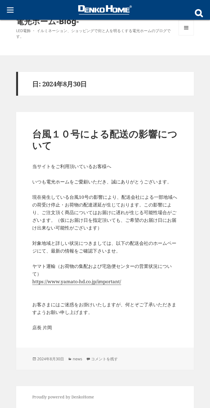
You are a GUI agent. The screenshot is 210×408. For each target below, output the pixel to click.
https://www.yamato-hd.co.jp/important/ (76, 281)
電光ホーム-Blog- (47, 21)
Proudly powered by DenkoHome (63, 396)
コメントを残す (104, 358)
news (77, 358)
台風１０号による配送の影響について (104, 139)
